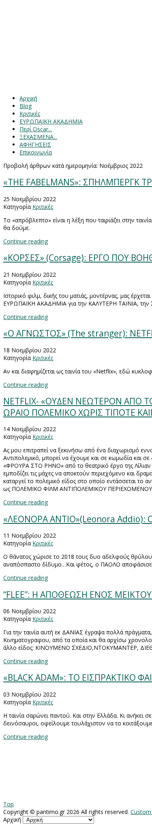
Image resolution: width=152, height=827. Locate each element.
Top (8, 804)
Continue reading (25, 241)
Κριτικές (42, 207)
